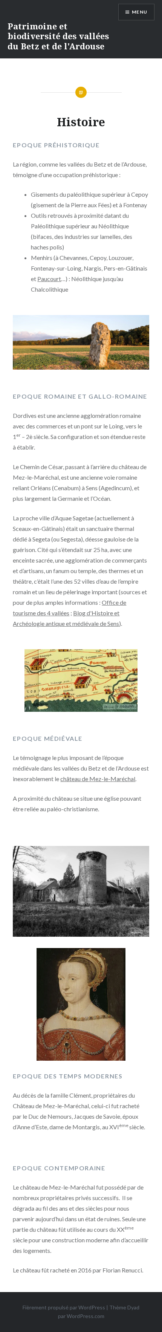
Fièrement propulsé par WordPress (64, 1307)
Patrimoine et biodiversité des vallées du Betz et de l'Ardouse (58, 36)
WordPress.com (85, 1316)
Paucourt (49, 278)
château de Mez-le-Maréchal (97, 778)
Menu (139, 12)
